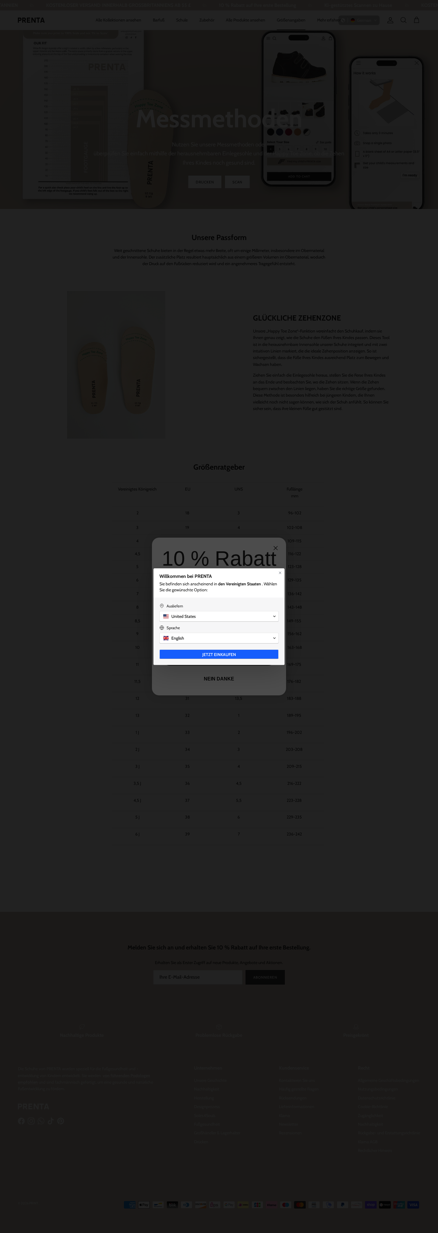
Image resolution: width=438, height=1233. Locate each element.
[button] (219, 616)
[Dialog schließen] (280, 573)
